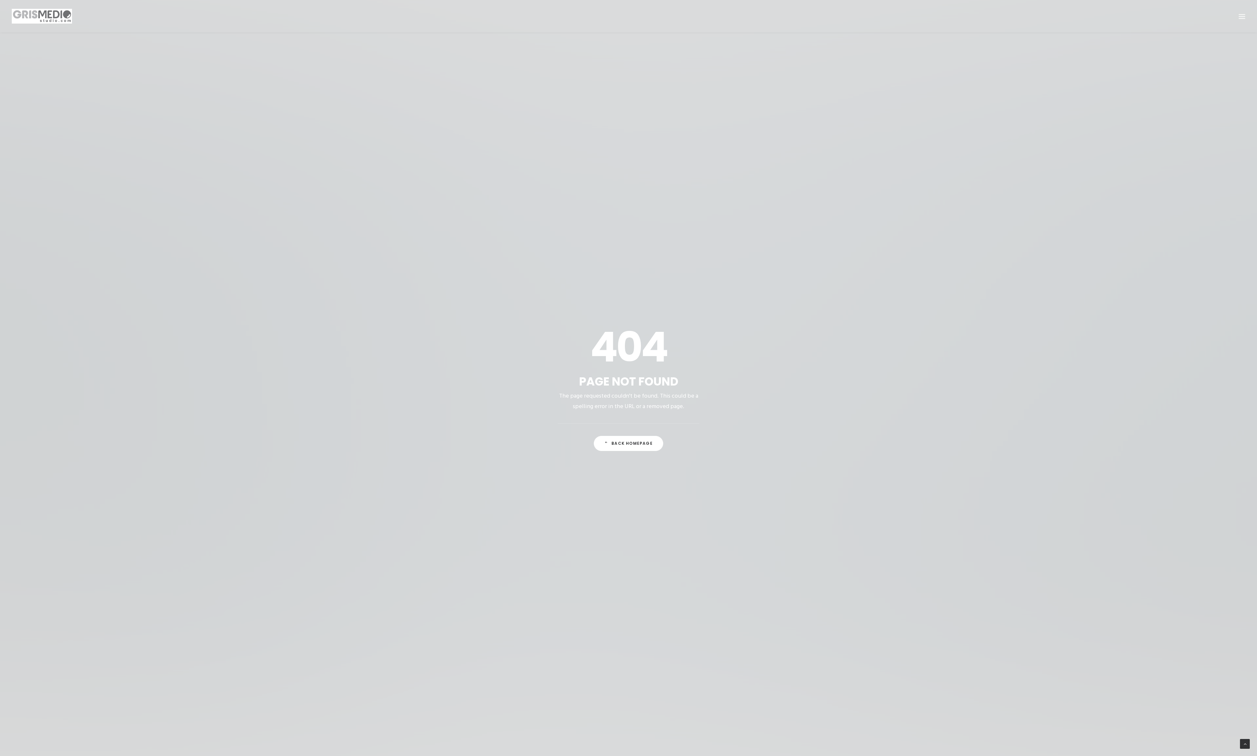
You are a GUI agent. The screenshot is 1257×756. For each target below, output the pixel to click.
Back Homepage (632, 443)
